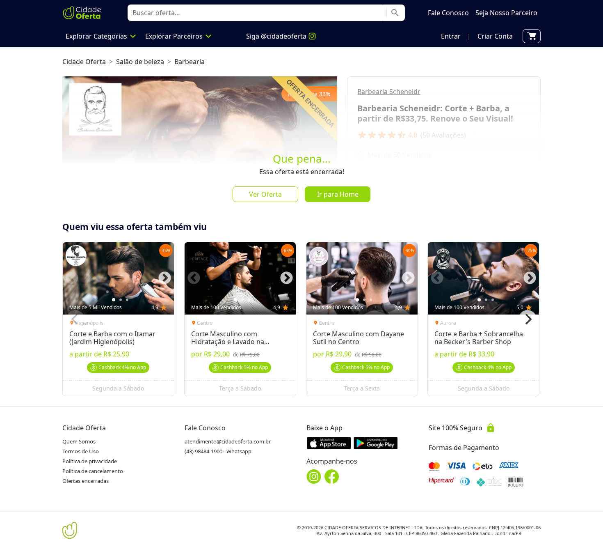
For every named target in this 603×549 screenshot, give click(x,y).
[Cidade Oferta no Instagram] (313, 476)
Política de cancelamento (92, 471)
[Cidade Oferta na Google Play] (375, 443)
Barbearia (189, 61)
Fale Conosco (205, 427)
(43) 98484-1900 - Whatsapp (218, 451)
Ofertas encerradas (85, 481)
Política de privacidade (89, 461)
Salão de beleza (140, 61)
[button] (451, 36)
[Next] (527, 319)
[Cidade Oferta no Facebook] (331, 476)
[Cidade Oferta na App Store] (329, 443)
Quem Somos (79, 441)
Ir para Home (338, 194)
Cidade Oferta (84, 61)
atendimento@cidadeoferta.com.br (228, 441)
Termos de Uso (80, 451)
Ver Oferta (265, 194)
